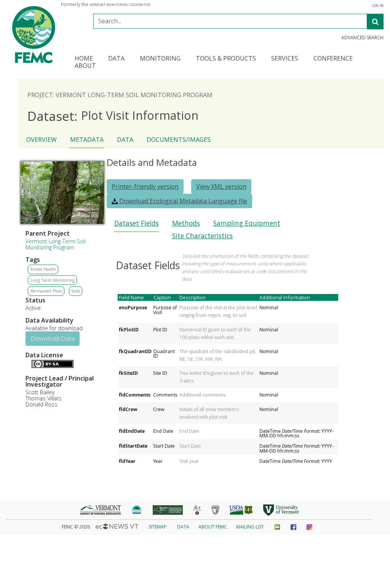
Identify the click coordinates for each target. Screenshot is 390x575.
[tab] (136, 225)
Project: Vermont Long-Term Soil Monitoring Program (120, 95)
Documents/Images (179, 139)
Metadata (87, 139)
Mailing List (250, 527)
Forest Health (43, 269)
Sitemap (157, 527)
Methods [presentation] (186, 223)
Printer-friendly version (145, 186)
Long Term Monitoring (52, 280)
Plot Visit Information (112, 115)
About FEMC (212, 527)
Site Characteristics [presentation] (202, 235)
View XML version (221, 186)
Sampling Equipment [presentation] (246, 223)
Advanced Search (362, 37)
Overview (41, 139)
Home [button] (84, 59)
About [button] (85, 66)
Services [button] (284, 59)
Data (125, 139)
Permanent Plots (46, 291)
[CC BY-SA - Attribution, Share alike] (53, 365)
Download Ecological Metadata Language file (182, 201)
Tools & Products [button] (226, 59)
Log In (378, 5)
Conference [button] (333, 59)
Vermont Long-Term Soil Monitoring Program (56, 244)
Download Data (52, 338)
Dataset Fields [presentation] (136, 223)
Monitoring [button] (160, 59)
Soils (76, 291)
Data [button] (116, 59)
